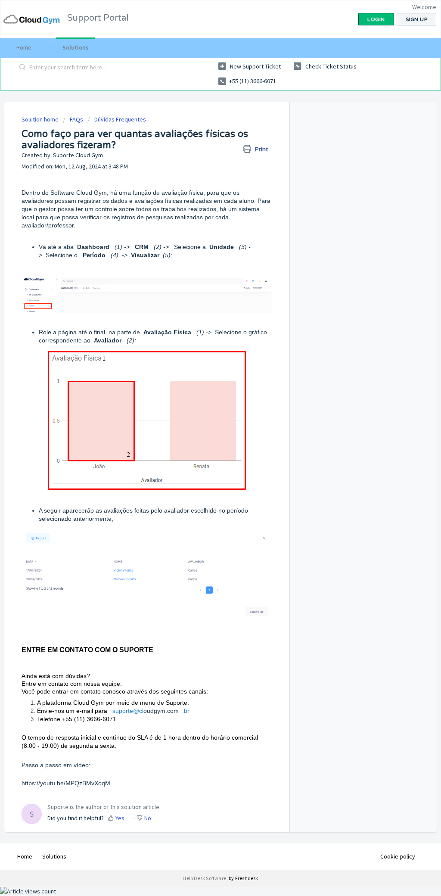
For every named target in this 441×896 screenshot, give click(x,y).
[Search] (23, 67)
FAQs (76, 119)
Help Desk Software (205, 878)
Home (23, 47)
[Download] (204, 343)
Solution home (41, 119)
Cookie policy (397, 856)
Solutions (75, 47)
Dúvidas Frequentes (120, 119)
